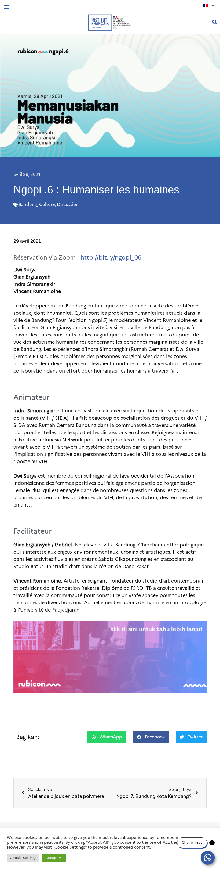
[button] (6, 6)
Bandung (28, 204)
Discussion (68, 204)
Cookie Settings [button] (23, 858)
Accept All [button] (54, 858)
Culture (47, 204)
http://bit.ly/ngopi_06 (110, 257)
